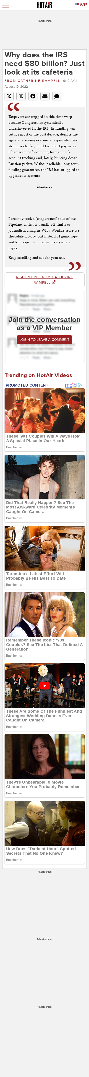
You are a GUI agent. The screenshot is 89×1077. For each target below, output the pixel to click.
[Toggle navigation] (5, 5)
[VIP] (81, 5)
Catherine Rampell (33, 81)
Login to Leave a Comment (44, 339)
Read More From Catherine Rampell (44, 280)
